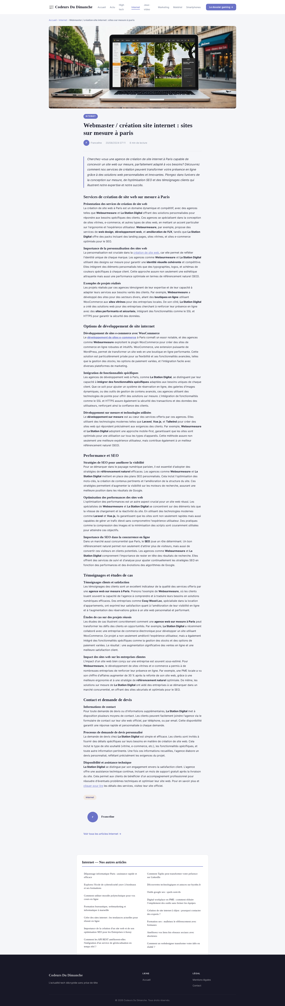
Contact (197, 985)
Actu (112, 7)
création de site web (146, 252)
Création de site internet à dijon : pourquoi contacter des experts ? (174, 912)
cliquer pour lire (93, 785)
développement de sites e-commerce (111, 337)
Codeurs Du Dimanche (70, 7)
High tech (121, 7)
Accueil (102, 7)
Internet (135, 7)
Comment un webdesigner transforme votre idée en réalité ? (173, 945)
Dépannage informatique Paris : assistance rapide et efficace (110, 875)
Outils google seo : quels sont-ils (164, 892)
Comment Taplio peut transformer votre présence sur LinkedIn (172, 875)
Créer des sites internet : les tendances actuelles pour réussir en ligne (111, 919)
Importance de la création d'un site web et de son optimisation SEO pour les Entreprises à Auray (109, 930)
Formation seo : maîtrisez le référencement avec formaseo (171, 923)
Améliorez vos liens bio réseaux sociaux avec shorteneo (170, 934)
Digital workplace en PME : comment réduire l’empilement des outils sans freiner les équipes (171, 901)
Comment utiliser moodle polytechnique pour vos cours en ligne (109, 897)
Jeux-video (147, 7)
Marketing (163, 7)
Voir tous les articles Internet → (102, 833)
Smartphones (193, 7)
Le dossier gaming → (221, 7)
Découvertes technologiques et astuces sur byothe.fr (174, 884)
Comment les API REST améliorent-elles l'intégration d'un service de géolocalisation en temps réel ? (108, 943)
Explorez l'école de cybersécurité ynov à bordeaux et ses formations (110, 886)
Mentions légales (202, 979)
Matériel (177, 7)
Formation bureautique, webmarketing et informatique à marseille (105, 908)
